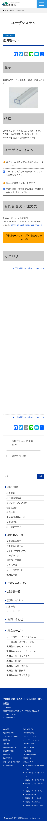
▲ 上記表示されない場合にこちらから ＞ (28, 417)
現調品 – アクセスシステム (19, 646)
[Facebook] (15, 54)
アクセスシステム (15, 546)
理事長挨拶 (12, 508)
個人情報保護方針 (9, 765)
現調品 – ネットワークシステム (21, 651)
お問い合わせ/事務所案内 (11, 762)
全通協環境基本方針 (16, 517)
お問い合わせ (15, 619)
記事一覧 (11, 606)
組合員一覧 (13, 591)
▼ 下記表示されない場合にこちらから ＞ (28, 268)
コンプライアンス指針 (17, 503)
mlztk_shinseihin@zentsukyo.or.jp (26, 225)
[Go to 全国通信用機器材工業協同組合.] (4, 10)
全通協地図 (12, 522)
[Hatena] (36, 54)
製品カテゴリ (15, 630)
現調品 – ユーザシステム (18, 656)
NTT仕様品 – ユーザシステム (20, 642)
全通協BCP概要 (8, 751)
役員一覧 (11, 512)
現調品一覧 (12, 575)
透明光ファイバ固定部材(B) (22, 443)
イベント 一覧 (13, 611)
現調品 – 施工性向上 (16, 670)
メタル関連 (12, 565)
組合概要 (11, 493)
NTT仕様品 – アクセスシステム (21, 637)
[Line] (31, 54)
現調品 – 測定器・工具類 (18, 675)
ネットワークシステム (17, 551)
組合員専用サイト (15, 527)
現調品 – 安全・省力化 (17, 666)
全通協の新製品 (14, 541)
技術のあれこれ (16, 582)
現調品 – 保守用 (14, 661)
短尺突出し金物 (19, 456)
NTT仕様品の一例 (15, 570)
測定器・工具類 (14, 560)
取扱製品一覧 (15, 534)
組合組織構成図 (14, 498)
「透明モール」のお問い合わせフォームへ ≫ (23, 237)
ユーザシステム (8, 36)
